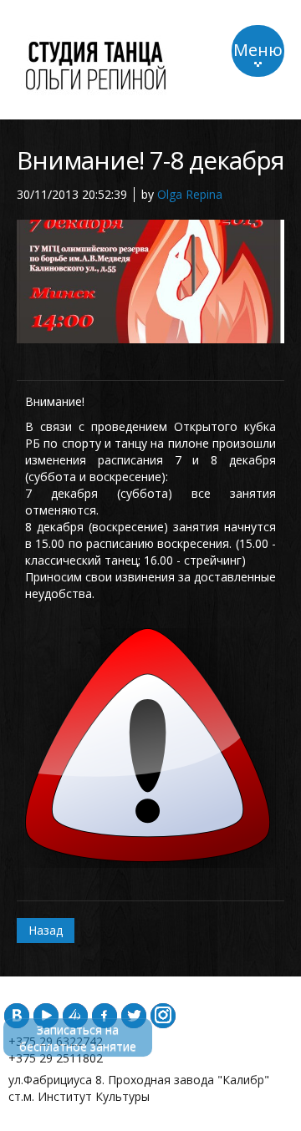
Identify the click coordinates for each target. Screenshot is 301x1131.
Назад (45, 930)
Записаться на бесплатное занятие (77, 1038)
